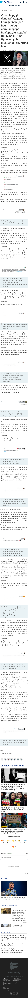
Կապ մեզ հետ (17, 982)
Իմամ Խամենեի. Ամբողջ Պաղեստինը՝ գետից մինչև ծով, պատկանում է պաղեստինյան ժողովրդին (13, 831)
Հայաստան (6, 985)
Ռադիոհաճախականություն (8, 980)
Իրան (12, 10)
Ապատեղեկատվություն (8, 990)
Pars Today (7, 2)
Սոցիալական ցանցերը (7, 753)
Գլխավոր (11, 5)
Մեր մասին (17, 980)
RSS (15, 983)
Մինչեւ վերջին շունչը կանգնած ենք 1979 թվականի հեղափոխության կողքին (12, 809)
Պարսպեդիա (6, 988)
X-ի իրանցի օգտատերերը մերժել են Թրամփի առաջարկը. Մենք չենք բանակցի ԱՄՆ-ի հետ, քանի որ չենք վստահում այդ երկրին (13, 787)
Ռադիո (17, 5)
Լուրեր (4, 10)
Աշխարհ (5, 982)
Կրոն (4, 987)
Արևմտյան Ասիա (7, 983)
